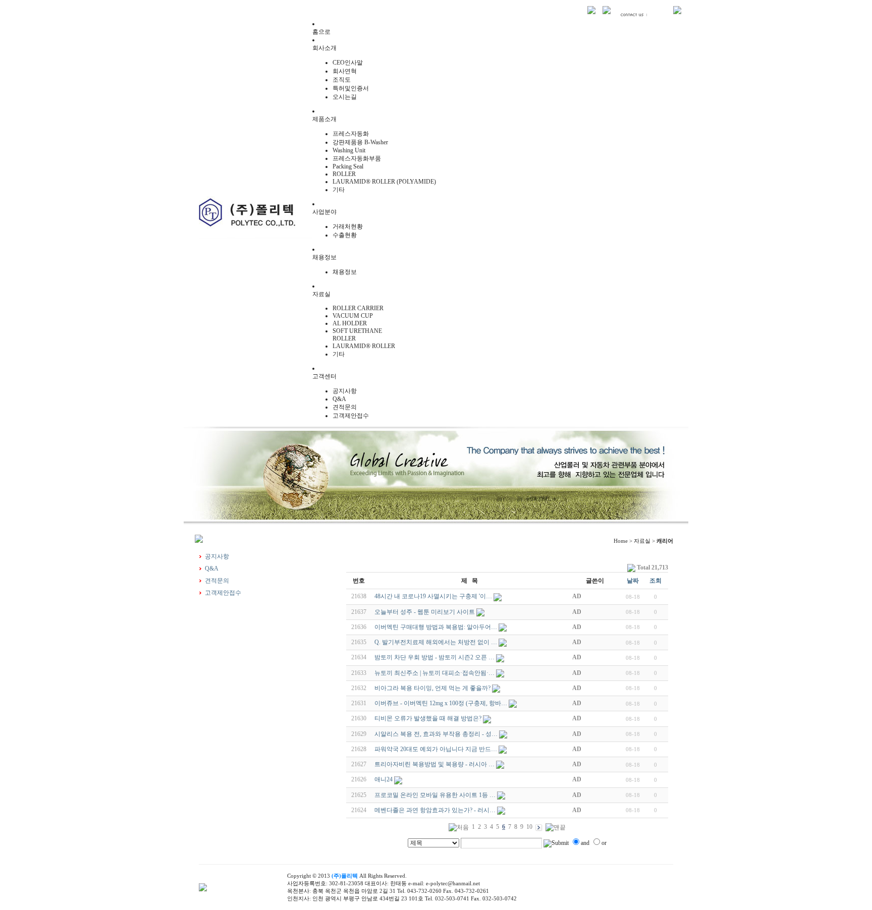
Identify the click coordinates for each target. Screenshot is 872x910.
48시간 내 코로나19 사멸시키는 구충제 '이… (433, 596)
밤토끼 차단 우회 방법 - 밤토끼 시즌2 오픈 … (434, 657)
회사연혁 (345, 71)
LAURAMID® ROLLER (364, 346)
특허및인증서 (351, 88)
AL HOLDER (350, 323)
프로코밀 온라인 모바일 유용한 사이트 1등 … (435, 795)
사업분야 (324, 211)
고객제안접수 (351, 415)
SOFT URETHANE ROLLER (357, 334)
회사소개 (324, 47)
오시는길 (345, 96)
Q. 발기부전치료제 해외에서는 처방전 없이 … (435, 642)
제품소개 (324, 119)
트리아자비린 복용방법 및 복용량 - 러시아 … (434, 764)
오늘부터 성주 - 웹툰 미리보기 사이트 (424, 611)
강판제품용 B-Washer (360, 142)
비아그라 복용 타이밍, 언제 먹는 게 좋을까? (432, 688)
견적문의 (345, 407)
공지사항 (345, 390)
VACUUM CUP (353, 315)
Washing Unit (349, 150)
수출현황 (345, 235)
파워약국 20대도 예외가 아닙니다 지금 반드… (435, 749)
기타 (339, 189)
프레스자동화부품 (357, 158)
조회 (655, 580)
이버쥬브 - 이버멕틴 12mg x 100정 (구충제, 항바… (440, 703)
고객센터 (324, 376)
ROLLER (344, 174)
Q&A (339, 399)
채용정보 (324, 257)
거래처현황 (348, 226)
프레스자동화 (351, 133)
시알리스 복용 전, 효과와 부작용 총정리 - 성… (436, 733)
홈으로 (321, 31)
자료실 (321, 294)
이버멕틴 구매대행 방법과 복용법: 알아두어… (435, 627)
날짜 (633, 580)
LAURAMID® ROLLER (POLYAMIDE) (384, 181)
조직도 (342, 79)
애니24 (383, 779)
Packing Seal (348, 166)
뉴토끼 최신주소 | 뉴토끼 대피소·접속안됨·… (434, 672)
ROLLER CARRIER (358, 308)
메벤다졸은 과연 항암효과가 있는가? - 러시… (435, 810)
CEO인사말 (348, 62)
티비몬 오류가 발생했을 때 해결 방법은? (427, 718)
